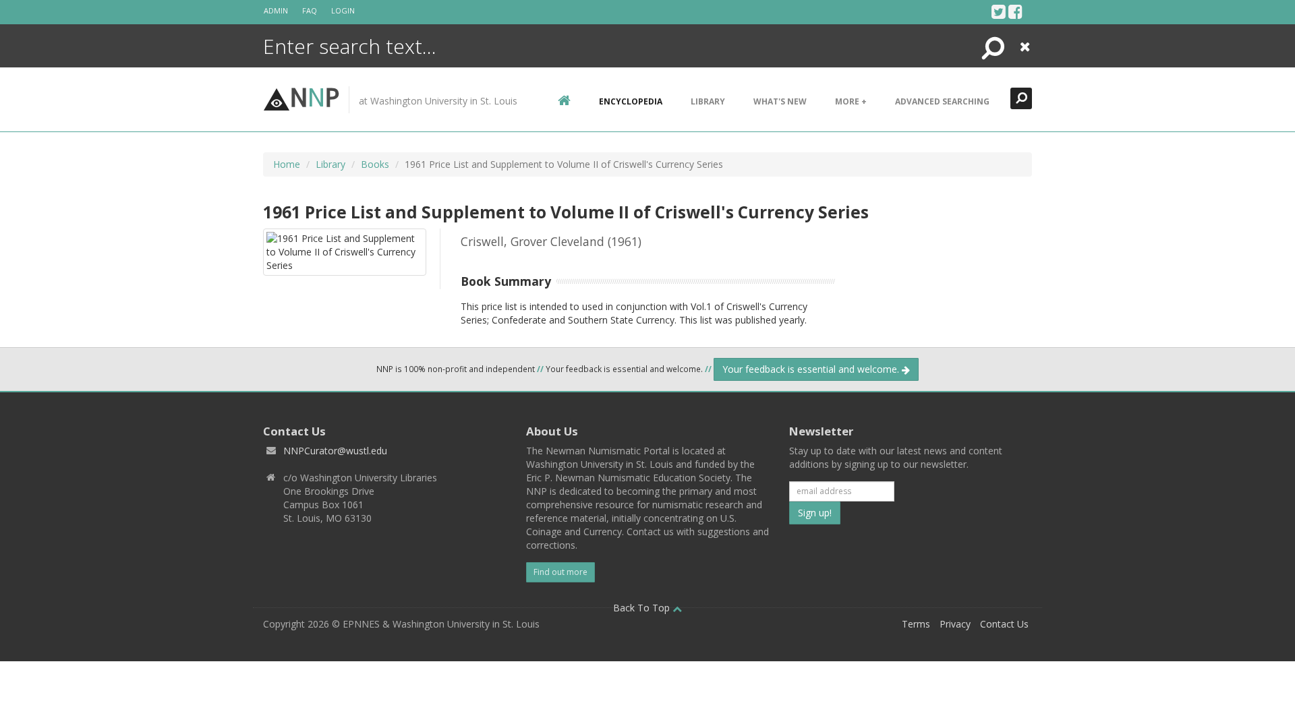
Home (286, 164)
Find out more (560, 572)
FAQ (309, 10)
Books (375, 164)
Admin (276, 10)
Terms (916, 623)
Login (343, 10)
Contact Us (1004, 623)
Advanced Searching (942, 101)
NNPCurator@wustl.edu (335, 450)
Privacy (955, 623)
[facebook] (1015, 11)
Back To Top (642, 607)
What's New (780, 101)
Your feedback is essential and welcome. (812, 369)
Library (708, 101)
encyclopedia (630, 101)
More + (851, 101)
